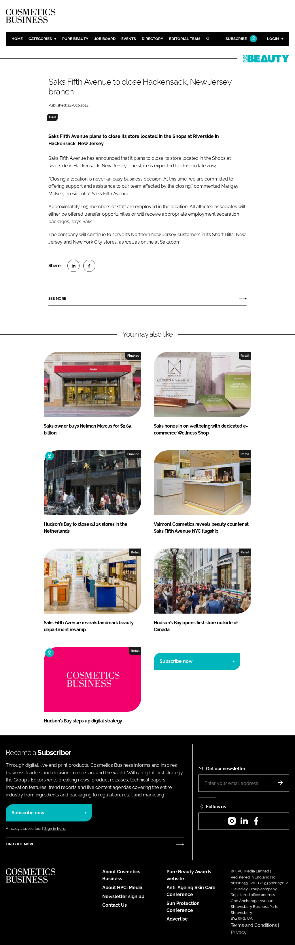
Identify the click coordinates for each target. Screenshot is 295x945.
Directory (152, 39)
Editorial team (184, 39)
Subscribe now (176, 661)
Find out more (20, 844)
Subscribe (236, 39)
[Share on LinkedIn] (73, 266)
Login (273, 39)
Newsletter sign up (123, 896)
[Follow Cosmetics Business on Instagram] (232, 823)
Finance (133, 355)
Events (128, 39)
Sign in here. (55, 828)
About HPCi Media (122, 887)
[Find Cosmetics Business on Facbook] (256, 823)
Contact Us (114, 905)
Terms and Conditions (254, 925)
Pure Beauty (75, 39)
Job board (105, 39)
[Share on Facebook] (89, 266)
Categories (40, 39)
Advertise (177, 919)
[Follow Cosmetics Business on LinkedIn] (244, 823)
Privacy (239, 932)
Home (17, 39)
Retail (52, 117)
